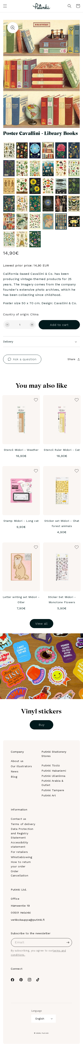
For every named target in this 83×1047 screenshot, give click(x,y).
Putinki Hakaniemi (54, 770)
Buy (42, 725)
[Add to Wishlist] (71, 28)
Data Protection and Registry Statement (22, 833)
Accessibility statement (19, 844)
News (14, 771)
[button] (5, 6)
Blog (14, 776)
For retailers (19, 851)
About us (17, 761)
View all (41, 623)
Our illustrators (21, 766)
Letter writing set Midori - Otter (21, 599)
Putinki (45, 1033)
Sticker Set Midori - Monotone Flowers (62, 599)
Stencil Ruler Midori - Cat (62, 449)
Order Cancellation (19, 873)
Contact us (18, 818)
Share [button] (71, 359)
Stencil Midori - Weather (21, 449)
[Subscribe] (68, 942)
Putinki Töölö (51, 765)
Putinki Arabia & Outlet (53, 783)
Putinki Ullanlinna (53, 775)
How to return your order (21, 864)
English (39, 1018)
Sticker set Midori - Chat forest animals (61, 523)
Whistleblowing (21, 857)
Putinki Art (49, 795)
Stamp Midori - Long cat (21, 520)
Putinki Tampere (53, 790)
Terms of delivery (23, 824)
